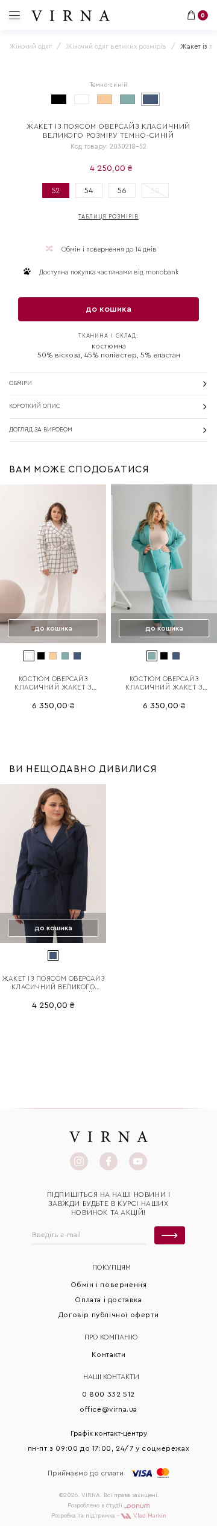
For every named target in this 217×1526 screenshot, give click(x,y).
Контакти (109, 1354)
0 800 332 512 (108, 1394)
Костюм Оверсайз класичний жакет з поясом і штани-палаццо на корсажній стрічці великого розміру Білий (53, 684)
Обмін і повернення (109, 1284)
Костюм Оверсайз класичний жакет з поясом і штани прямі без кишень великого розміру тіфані (164, 684)
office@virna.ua (108, 1409)
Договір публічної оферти (108, 1314)
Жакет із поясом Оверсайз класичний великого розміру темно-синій (53, 983)
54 (88, 190)
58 (155, 190)
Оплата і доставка (108, 1299)
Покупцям (111, 1267)
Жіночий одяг (30, 46)
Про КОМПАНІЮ (111, 1337)
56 (122, 190)
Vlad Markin (148, 1516)
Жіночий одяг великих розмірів (116, 46)
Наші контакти (111, 1376)
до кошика (108, 309)
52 (56, 190)
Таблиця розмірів (108, 217)
